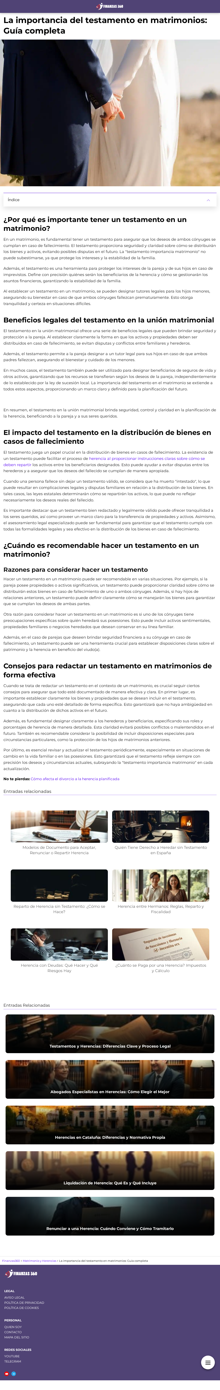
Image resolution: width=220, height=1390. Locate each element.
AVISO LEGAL (14, 1297)
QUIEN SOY (13, 1327)
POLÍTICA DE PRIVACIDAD (24, 1303)
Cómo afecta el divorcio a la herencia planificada (75, 779)
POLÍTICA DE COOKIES (21, 1308)
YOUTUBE (12, 1356)
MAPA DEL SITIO (16, 1337)
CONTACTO (13, 1332)
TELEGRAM (12, 1361)
